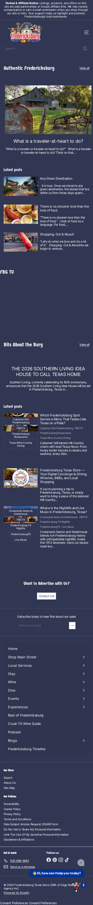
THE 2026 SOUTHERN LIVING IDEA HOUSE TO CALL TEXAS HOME (48, 371)
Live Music (68, 526)
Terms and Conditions (17, 819)
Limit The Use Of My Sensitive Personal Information (36, 834)
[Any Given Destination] (21, 186)
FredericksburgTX (50, 526)
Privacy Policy (12, 814)
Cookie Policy (12, 809)
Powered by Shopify (16, 892)
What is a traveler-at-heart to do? (48, 141)
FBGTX (79, 428)
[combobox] (46, 48)
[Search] (85, 48)
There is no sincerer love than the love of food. (64, 208)
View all (84, 68)
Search (8, 777)
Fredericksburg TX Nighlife (55, 521)
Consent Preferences (14, 903)
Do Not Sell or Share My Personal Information (32, 829)
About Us (10, 782)
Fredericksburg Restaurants (55, 433)
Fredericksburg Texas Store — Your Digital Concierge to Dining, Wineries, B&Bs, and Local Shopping (63, 476)
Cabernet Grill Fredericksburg (56, 428)
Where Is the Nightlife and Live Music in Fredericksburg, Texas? (63, 510)
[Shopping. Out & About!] (21, 242)
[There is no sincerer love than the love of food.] (21, 214)
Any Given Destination (56, 179)
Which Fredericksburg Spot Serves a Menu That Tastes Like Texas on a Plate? (63, 419)
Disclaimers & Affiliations (19, 839)
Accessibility (11, 804)
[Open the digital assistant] (76, 887)
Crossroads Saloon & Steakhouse (58, 517)
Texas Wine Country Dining (55, 438)
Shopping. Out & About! (57, 234)
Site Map (9, 788)
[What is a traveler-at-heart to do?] (48, 109)
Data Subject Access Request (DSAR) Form (31, 824)
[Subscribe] (72, 625)
